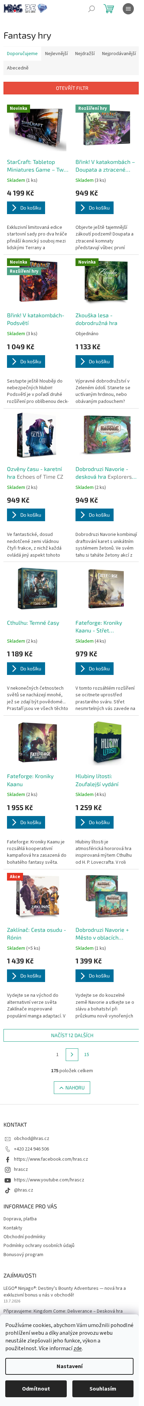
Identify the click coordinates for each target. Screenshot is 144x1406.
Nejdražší (85, 53)
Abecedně (18, 68)
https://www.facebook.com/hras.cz (51, 1159)
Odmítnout (36, 1389)
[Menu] (128, 9)
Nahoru (75, 1087)
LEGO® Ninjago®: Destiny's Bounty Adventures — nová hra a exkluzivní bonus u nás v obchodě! (64, 1292)
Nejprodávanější (119, 53)
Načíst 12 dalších (72, 1035)
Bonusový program (23, 1254)
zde (77, 1348)
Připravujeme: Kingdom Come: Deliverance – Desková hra (63, 1311)
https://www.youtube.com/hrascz (49, 1179)
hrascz (21, 1169)
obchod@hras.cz (31, 1138)
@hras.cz (23, 1190)
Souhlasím (102, 1389)
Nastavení (69, 1366)
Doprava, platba (20, 1218)
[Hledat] (92, 9)
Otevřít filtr (72, 88)
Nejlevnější (56, 53)
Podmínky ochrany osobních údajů (38, 1245)
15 (86, 1054)
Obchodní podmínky (24, 1236)
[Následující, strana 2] (72, 1054)
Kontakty (12, 1228)
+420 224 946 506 (31, 1149)
